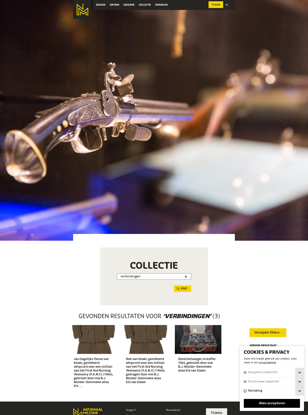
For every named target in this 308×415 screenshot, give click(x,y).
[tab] (299, 372)
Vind (183, 288)
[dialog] (272, 378)
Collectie (145, 4)
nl (227, 4)
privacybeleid (267, 362)
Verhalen (161, 4)
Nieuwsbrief (173, 410)
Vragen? (131, 410)
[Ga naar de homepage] (82, 9)
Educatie (129, 4)
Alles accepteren (272, 403)
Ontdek (114, 4)
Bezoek (101, 4)
